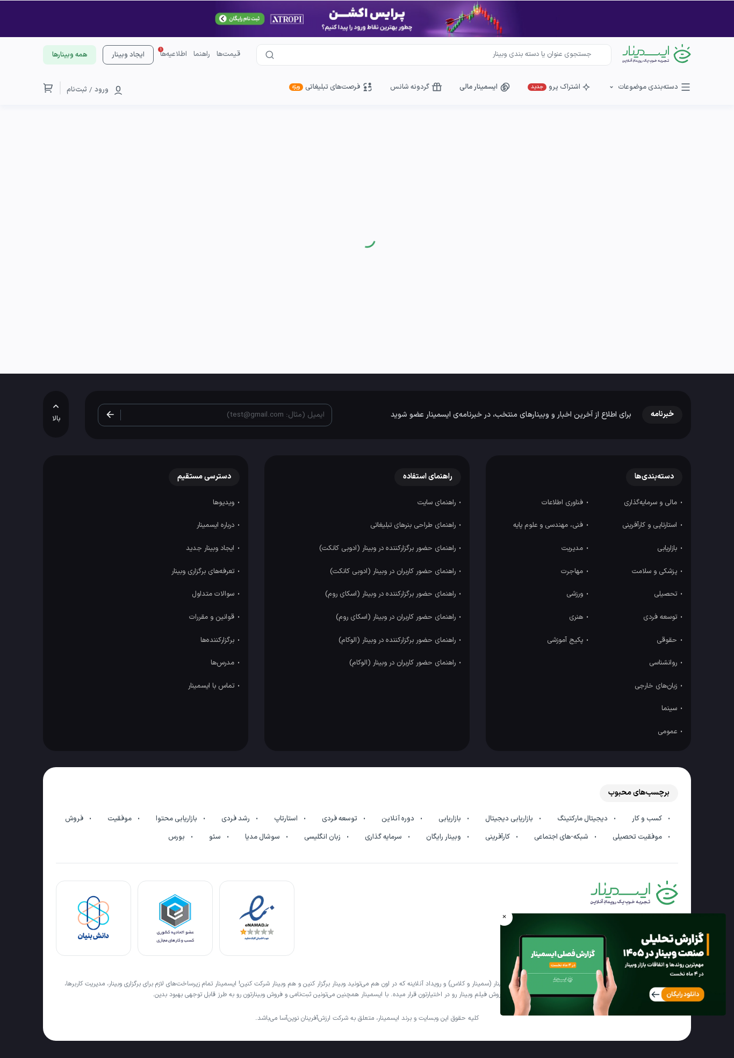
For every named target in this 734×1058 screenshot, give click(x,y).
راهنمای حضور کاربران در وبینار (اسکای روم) (397, 617)
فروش (75, 818)
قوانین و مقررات (212, 617)
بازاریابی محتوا (177, 818)
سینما (670, 708)
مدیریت (573, 548)
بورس (177, 837)
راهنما (201, 54)
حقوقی (668, 640)
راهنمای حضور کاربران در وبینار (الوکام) (403, 662)
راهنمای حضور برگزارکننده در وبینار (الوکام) (398, 640)
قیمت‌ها (228, 54)
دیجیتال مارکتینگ (583, 818)
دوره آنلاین (399, 818)
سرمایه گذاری (384, 837)
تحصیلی (666, 594)
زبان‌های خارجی (657, 686)
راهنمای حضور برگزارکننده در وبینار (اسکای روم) (391, 594)
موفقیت (120, 818)
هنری (577, 617)
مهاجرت (573, 571)
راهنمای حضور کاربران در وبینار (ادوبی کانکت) (394, 571)
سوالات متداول (214, 594)
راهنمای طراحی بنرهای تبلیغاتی (414, 525)
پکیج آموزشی (566, 640)
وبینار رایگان (444, 837)
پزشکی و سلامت (655, 571)
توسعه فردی (661, 617)
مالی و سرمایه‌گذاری (651, 502)
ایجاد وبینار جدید (211, 548)
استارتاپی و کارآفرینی (650, 525)
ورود (102, 89)
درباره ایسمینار (216, 525)
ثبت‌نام (77, 89)
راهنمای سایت (438, 502)
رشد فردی (236, 818)
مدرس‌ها (223, 662)
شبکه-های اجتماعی (562, 837)
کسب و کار (648, 818)
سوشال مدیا (263, 837)
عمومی (668, 731)
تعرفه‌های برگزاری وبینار (203, 571)
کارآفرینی (498, 837)
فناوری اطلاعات (563, 502)
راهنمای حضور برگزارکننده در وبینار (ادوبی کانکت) (388, 548)
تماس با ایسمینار (212, 686)
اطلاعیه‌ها (173, 54)
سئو (215, 837)
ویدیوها (224, 502)
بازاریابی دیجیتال (510, 818)
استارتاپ (286, 818)
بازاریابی (668, 548)
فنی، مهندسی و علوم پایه (549, 525)
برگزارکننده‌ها (218, 640)
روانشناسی (664, 662)
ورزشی (575, 594)
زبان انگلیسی (323, 837)
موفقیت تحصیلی (638, 837)
